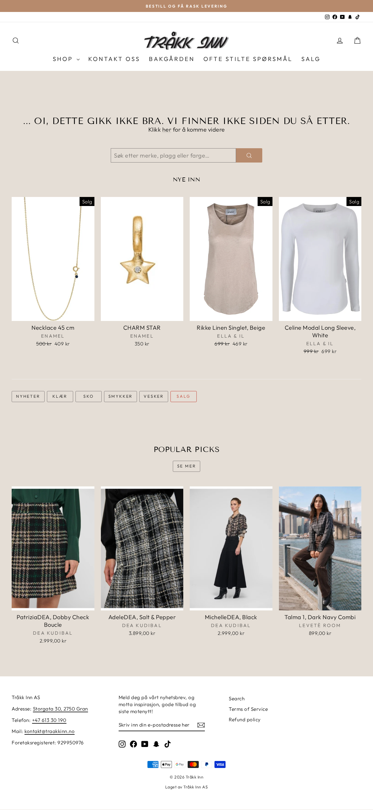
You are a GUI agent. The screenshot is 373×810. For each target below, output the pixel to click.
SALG (311, 58)
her (167, 129)
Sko (88, 396)
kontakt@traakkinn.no (49, 731)
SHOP (64, 58)
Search (236, 698)
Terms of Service (248, 709)
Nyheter (28, 396)
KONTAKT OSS (114, 58)
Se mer (186, 466)
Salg (183, 396)
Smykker (120, 396)
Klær (59, 396)
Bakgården (172, 58)
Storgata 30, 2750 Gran (60, 709)
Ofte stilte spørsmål (248, 58)
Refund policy (245, 719)
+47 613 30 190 (49, 720)
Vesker (154, 396)
